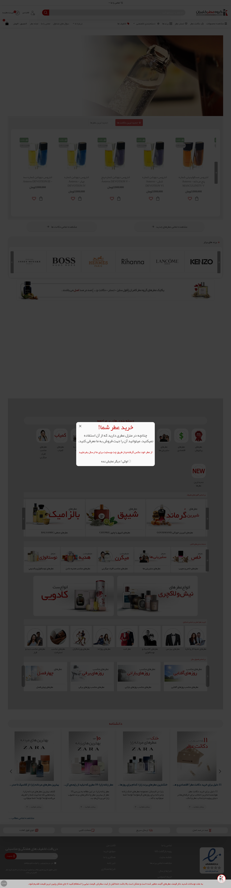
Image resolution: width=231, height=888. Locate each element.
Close (3, 883)
